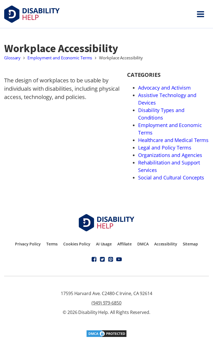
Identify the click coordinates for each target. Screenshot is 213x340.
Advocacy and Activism (164, 87)
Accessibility (165, 244)
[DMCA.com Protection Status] (106, 335)
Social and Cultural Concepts (171, 177)
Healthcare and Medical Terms (173, 140)
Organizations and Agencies (170, 155)
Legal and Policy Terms (164, 147)
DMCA (143, 244)
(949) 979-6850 (106, 303)
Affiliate (124, 244)
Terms (52, 244)
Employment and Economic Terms (59, 57)
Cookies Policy (76, 244)
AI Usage (104, 244)
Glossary (12, 57)
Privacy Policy (28, 244)
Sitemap (190, 244)
